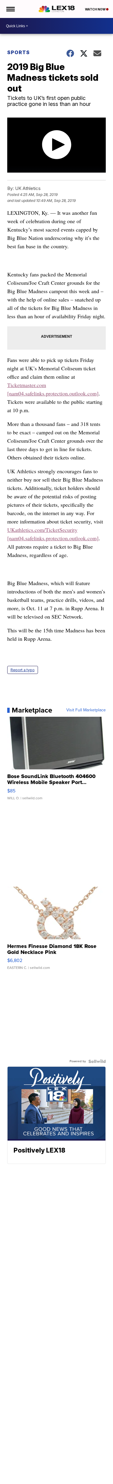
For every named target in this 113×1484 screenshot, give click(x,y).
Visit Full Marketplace (86, 710)
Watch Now (95, 9)
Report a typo (23, 670)
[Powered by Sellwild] (97, 1061)
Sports (18, 52)
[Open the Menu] (10, 8)
